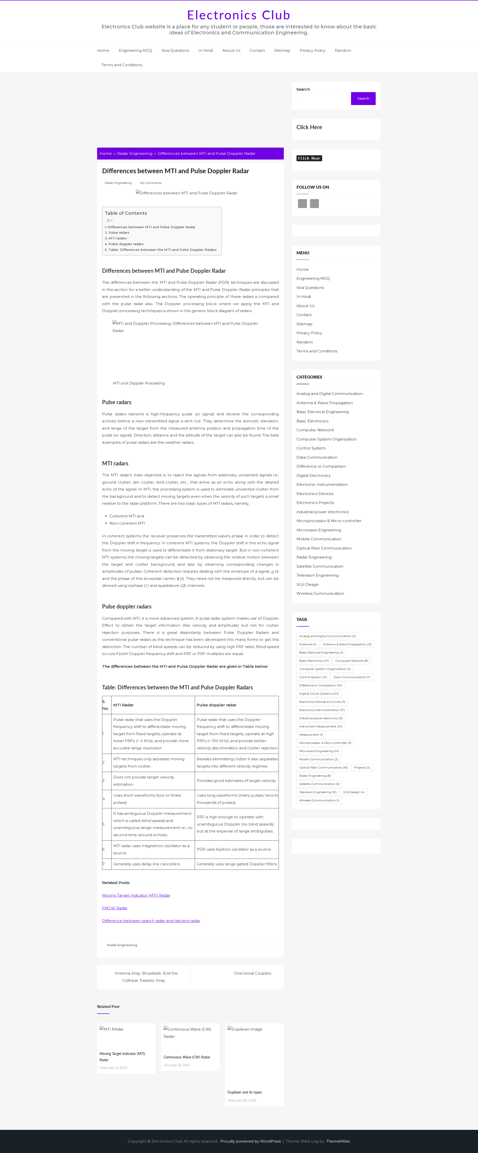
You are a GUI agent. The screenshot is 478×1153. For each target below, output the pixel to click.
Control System (311, 448)
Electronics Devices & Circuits (322, 702)
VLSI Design (308, 584)
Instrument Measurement (320, 726)
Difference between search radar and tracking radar (151, 920)
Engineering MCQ (135, 50)
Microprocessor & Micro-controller (329, 520)
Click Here (309, 127)
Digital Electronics (313, 475)
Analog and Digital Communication (330, 393)
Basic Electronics (312, 421)
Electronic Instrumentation (322, 484)
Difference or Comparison (321, 466)
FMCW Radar (114, 908)
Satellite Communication (320, 566)
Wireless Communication (320, 593)
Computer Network (315, 430)
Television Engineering (318, 575)
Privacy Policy (312, 50)
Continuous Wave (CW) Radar (187, 1057)
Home (103, 50)
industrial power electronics (323, 511)
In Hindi (205, 50)
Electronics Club (239, 15)
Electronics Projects (315, 502)
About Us (231, 50)
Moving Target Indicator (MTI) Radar (136, 895)
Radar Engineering (118, 183)
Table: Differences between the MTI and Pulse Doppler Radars (162, 250)
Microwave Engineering (319, 530)
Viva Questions (175, 50)
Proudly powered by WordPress (251, 1141)
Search (303, 89)
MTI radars (118, 238)
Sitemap (282, 50)
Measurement (311, 734)
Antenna (307, 644)
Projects (362, 767)
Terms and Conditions (121, 64)
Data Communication (317, 457)
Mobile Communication (319, 539)
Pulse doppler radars (126, 244)
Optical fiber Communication (324, 548)
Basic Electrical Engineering (323, 411)
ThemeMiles (338, 1141)
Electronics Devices (315, 493)
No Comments (150, 183)
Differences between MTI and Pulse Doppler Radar (151, 227)
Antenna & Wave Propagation (325, 402)
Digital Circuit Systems (319, 693)
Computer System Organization (327, 439)
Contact (257, 50)
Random (343, 50)
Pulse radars (119, 232)
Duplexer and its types (245, 1092)
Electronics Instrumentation (322, 710)
